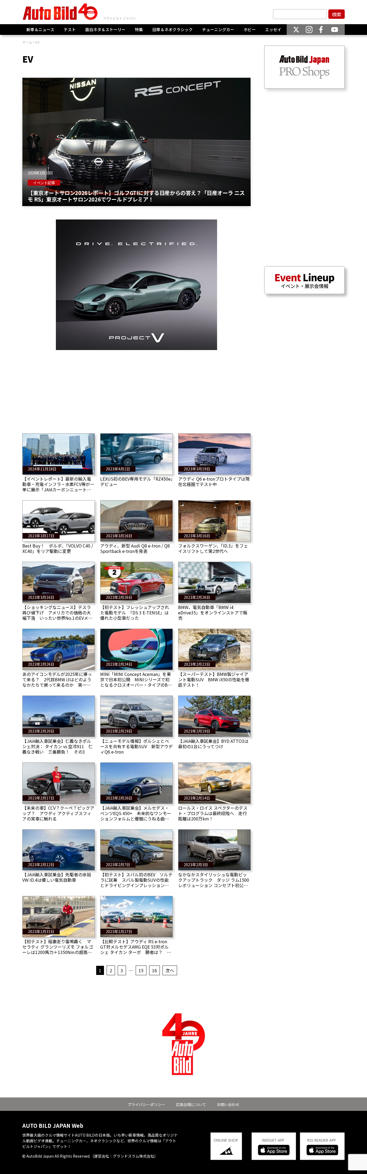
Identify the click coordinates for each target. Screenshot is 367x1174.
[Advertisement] (136, 387)
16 (154, 970)
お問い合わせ (228, 1104)
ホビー (250, 29)
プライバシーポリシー (146, 1104)
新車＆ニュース (40, 29)
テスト (70, 29)
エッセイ (273, 29)
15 (141, 970)
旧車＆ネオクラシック (172, 29)
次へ (169, 970)
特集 (139, 29)
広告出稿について (191, 1104)
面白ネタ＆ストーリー (105, 29)
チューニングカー (218, 29)
